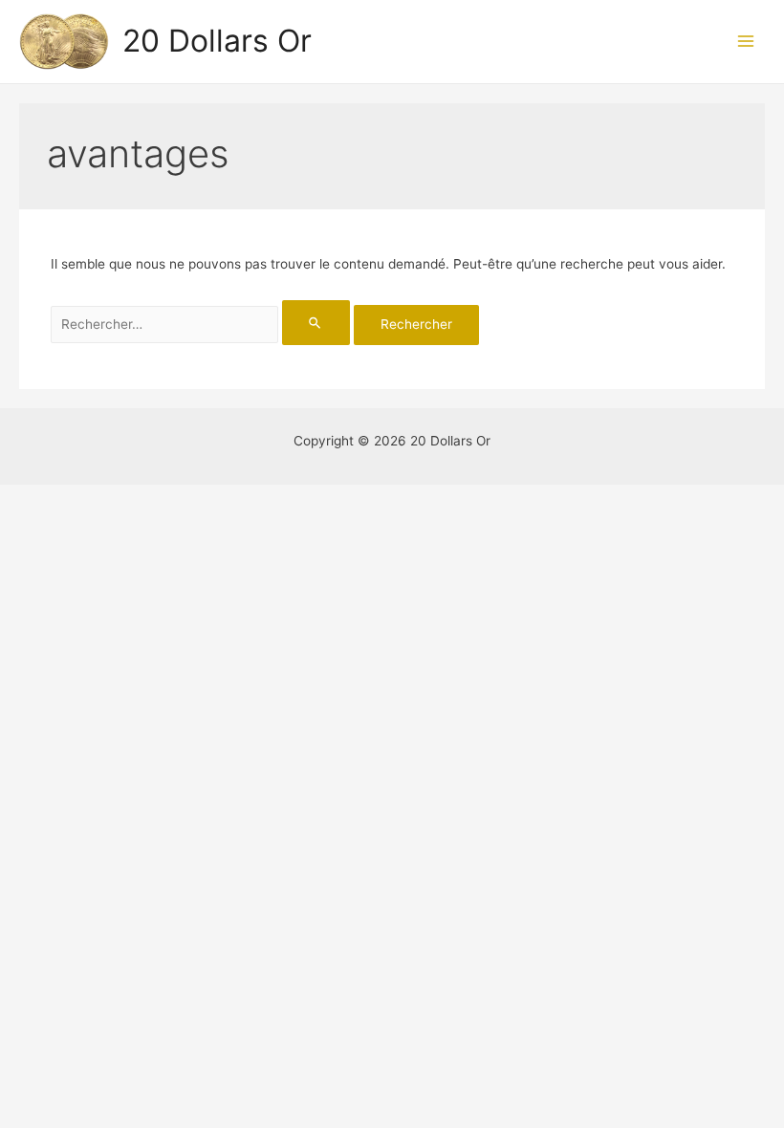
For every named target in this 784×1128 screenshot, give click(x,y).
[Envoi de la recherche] (315, 322)
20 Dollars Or (217, 40)
